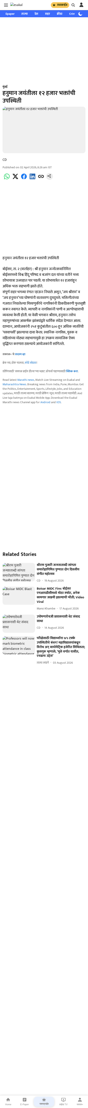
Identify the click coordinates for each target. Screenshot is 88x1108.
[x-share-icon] (15, 179)
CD (5, 160)
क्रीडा (59, 14)
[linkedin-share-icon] (32, 179)
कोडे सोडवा (31, 362)
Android (45, 402)
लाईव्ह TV (63, 1104)
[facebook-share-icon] (24, 179)
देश (36, 14)
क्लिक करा (72, 371)
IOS (58, 402)
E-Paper (24, 1104)
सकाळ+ (80, 1104)
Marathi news (25, 379)
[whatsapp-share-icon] (6, 179)
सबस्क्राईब (62, 5)
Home (8, 1104)
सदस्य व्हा (20, 354)
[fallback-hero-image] (19, 572)
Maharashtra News (14, 384)
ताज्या (24, 14)
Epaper (10, 14)
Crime (73, 14)
